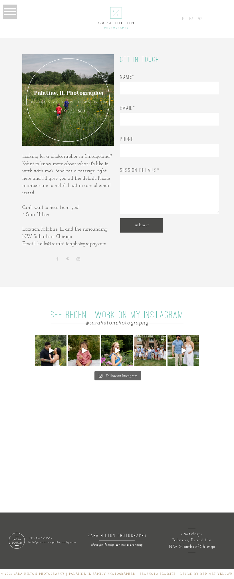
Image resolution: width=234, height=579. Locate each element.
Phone (127, 139)
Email (126, 108)
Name (126, 77)
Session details (138, 170)
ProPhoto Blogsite (158, 574)
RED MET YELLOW (216, 574)
